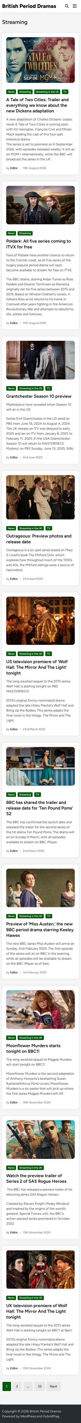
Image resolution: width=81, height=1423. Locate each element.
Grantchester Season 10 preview (38, 396)
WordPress (28, 1416)
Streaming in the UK (30, 528)
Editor (14, 168)
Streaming (25, 91)
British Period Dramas (29, 6)
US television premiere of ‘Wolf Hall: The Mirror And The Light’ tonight (37, 667)
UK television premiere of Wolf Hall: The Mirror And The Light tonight (36, 1311)
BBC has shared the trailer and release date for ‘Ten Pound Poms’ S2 (39, 808)
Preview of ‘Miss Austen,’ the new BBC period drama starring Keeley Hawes (40, 929)
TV (65, 91)
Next (53, 1386)
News (11, 91)
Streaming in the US (47, 91)
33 (40, 1386)
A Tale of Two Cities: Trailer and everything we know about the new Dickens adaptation (37, 105)
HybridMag (51, 1416)
